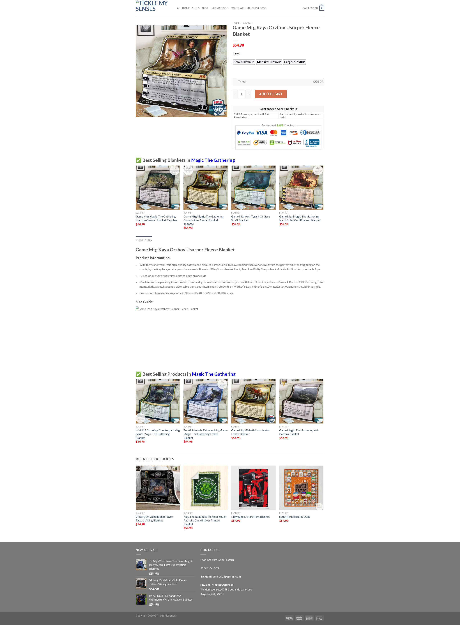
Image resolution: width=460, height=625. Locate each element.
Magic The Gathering (213, 160)
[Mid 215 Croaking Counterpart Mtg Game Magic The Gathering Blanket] (158, 401)
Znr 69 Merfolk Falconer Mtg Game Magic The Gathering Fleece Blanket (205, 434)
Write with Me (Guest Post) (249, 8)
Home (186, 8)
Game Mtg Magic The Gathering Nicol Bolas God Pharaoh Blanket (300, 218)
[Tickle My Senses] (154, 8)
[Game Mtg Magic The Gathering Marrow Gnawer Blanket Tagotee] (158, 188)
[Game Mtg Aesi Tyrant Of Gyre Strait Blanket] (253, 188)
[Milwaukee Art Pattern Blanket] (253, 488)
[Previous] (136, 200)
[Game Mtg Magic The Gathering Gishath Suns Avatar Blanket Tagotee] (205, 188)
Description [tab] (144, 240)
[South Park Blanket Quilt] (301, 488)
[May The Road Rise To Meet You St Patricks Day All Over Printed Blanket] (205, 488)
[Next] (323, 200)
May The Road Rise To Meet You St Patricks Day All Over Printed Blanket (204, 520)
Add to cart (271, 94)
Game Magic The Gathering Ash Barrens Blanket (299, 432)
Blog (204, 8)
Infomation (219, 8)
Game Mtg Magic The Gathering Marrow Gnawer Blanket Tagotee (156, 218)
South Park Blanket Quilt (294, 516)
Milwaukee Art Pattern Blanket (250, 516)
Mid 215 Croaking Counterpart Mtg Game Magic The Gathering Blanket (158, 434)
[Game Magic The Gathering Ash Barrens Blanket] (301, 401)
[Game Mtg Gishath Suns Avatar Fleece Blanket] (253, 401)
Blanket (248, 22)
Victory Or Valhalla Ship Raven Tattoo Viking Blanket (154, 518)
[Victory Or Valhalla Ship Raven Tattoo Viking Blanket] (158, 488)
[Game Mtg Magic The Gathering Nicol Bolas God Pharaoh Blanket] (301, 188)
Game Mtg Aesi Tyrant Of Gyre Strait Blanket (250, 218)
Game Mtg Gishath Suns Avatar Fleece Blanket (250, 432)
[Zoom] (140, 112)
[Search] (178, 8)
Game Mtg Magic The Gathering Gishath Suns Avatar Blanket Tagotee (203, 220)
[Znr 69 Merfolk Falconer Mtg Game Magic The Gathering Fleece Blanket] (205, 401)
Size (236, 54)
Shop (195, 8)
